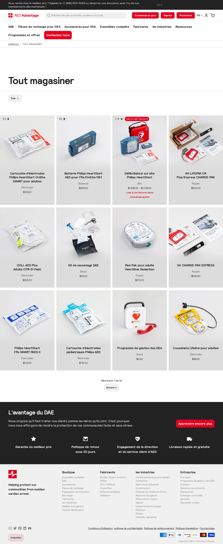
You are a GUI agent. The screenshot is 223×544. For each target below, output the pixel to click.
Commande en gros (145, 15)
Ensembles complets (73, 477)
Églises (139, 502)
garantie (185, 499)
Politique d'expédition (187, 528)
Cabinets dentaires (146, 517)
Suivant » (111, 387)
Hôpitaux (140, 510)
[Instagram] (10, 528)
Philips (103, 480)
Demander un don (190, 502)
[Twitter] (15, 528)
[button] (27, 167)
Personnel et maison (147, 499)
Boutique (68, 472)
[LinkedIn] (24, 528)
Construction (143, 488)
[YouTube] (29, 528)
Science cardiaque (110, 491)
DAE (64, 480)
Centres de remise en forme (151, 491)
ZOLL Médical (107, 484)
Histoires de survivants (192, 488)
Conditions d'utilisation (100, 528)
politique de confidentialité (128, 528)
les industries (69, 502)
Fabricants (68, 499)
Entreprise (141, 480)
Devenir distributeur (73, 510)
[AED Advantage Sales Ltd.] (23, 15)
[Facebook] (20, 528)
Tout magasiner (32, 44)
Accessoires (69, 484)
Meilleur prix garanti (73, 506)
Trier (13, 98)
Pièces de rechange (73, 488)
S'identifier (16, 537)
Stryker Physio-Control (112, 477)
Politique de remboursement (159, 528)
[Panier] (212, 15)
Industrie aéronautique (148, 506)
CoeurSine (105, 488)
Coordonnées (207, 528)
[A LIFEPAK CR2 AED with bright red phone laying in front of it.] (139, 317)
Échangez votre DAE (191, 495)
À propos (185, 477)
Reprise (168, 15)
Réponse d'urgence (146, 495)
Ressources (186, 491)
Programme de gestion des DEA (197, 480)
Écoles (139, 513)
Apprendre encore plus (195, 424)
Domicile (13, 44)
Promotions (185, 15)
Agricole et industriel (147, 484)
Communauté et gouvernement (153, 477)
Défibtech (105, 495)
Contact (185, 484)
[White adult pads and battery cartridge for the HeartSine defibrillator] (139, 234)
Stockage (67, 495)
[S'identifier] (206, 15)
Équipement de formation (76, 491)
